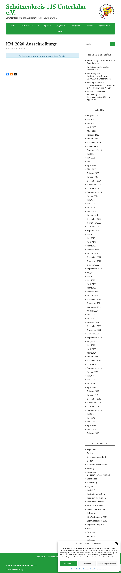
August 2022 (92, 272)
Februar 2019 (93, 391)
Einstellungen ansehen (107, 563)
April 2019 (91, 387)
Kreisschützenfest (95, 505)
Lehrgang (91, 513)
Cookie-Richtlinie (76, 569)
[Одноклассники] (11, 74)
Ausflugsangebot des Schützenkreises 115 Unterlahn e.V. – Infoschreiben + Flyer (101, 85)
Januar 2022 (92, 295)
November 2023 (94, 223)
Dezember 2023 (94, 219)
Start (13, 25)
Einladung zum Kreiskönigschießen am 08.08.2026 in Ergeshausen (99, 76)
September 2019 (94, 368)
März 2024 (91, 211)
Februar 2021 (93, 322)
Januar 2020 (92, 356)
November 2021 (94, 303)
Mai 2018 (91, 421)
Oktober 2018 (93, 406)
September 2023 (94, 230)
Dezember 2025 (94, 142)
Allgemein (91, 449)
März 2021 (91, 318)
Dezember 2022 (94, 257)
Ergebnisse (92, 478)
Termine (91, 532)
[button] (116, 544)
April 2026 (91, 127)
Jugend (90, 486)
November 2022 (94, 261)
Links (60, 31)
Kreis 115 (91, 490)
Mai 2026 (91, 123)
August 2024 (92, 196)
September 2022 (94, 268)
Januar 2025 (92, 177)
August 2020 (92, 341)
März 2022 (91, 287)
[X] (15, 74)
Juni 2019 (91, 379)
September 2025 (94, 150)
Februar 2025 (93, 173)
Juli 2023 (91, 234)
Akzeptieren (68, 563)
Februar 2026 (93, 135)
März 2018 (91, 429)
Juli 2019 (91, 375)
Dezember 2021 (94, 299)
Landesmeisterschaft (96, 509)
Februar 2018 (93, 433)
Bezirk (90, 453)
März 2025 (91, 169)
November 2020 (94, 330)
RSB (89, 528)
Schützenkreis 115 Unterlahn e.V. (46, 9)
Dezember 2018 (94, 399)
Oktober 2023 (93, 226)
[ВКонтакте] (7, 74)
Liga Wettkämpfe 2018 (97, 517)
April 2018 (91, 425)
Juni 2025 (91, 157)
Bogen (90, 461)
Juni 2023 (91, 238)
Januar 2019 (92, 395)
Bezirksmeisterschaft (96, 457)
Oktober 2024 (93, 188)
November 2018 (94, 402)
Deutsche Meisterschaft (97, 464)
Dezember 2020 (94, 326)
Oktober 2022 (93, 265)
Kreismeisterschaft (95, 501)
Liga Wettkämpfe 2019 (97, 521)
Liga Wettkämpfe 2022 (97, 524)
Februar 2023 (93, 249)
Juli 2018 (91, 414)
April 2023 (91, 242)
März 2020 (91, 353)
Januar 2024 (92, 215)
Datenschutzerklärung (90, 569)
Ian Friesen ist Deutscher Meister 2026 (98, 68)
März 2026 (91, 131)
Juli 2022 (91, 276)
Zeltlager (91, 540)
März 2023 (91, 245)
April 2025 (91, 165)
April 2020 (91, 349)
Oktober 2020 (93, 333)
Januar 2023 (92, 253)
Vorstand (91, 536)
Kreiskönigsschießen (96, 498)
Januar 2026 (92, 138)
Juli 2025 (91, 154)
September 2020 (94, 337)
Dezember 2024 (94, 181)
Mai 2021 (91, 314)
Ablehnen (87, 563)
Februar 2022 (93, 291)
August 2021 (92, 311)
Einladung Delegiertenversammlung (98, 473)
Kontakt (89, 25)
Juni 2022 (91, 280)
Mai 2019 (91, 383)
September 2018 (94, 410)
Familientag (92, 482)
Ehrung (90, 468)
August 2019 (92, 372)
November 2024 (94, 184)
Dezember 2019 (94, 360)
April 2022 (91, 284)
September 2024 (94, 192)
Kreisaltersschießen (96, 494)
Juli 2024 (91, 200)
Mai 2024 (91, 207)
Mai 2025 (91, 161)
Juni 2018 (91, 418)
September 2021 (94, 307)
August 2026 (92, 115)
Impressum (103, 569)
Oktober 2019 (93, 364)
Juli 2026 (91, 119)
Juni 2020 (91, 345)
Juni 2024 (91, 203)
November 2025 (94, 146)
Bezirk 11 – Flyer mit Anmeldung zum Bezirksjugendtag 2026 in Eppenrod (98, 95)
